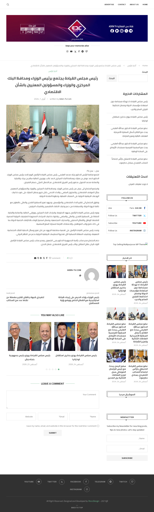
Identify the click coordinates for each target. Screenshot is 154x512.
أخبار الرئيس (131, 65)
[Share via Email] (35, 258)
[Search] (7, 4)
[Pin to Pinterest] (41, 258)
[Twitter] (75, 52)
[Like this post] (50, 258)
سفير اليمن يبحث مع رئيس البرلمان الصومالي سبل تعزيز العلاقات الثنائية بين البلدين (117, 372)
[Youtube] (71, 52)
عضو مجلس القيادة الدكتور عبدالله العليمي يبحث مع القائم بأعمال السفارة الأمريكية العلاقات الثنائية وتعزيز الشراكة (129, 132)
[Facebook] (79, 52)
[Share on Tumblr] (38, 258)
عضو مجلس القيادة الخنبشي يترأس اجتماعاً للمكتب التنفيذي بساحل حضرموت (130, 161)
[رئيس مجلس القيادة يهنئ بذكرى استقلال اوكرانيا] (76, 336)
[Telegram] (83, 52)
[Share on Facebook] (46, 258)
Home (145, 4)
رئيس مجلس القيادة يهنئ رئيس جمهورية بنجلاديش (29, 357)
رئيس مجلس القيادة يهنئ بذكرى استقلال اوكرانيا (76, 357)
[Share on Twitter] (44, 258)
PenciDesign (93, 501)
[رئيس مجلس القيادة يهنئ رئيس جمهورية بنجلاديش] (29, 336)
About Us (134, 4)
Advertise (109, 4)
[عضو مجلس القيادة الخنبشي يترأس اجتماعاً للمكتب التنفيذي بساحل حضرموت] (138, 355)
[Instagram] (67, 52)
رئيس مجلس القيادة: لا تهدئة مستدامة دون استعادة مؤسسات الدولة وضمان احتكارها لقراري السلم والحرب (129, 105)
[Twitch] (87, 52)
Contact (122, 4)
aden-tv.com (65, 99)
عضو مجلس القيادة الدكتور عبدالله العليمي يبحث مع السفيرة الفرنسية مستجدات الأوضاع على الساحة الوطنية (129, 147)
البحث (145, 72)
